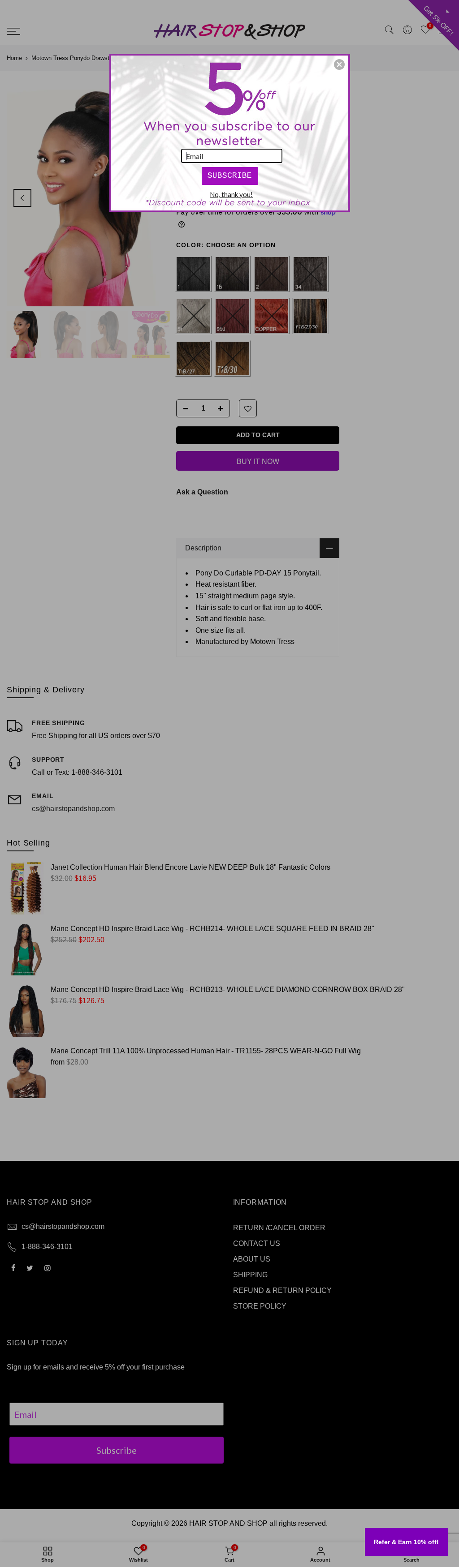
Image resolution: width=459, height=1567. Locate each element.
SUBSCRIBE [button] (230, 175)
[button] (339, 64)
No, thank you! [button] (231, 194)
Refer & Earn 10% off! (406, 1542)
